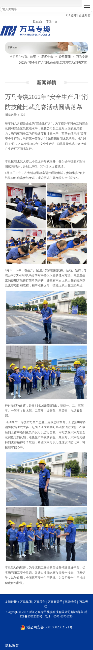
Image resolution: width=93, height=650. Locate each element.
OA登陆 (71, 15)
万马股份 (40, 602)
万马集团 (26, 602)
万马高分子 (55, 602)
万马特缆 (70, 602)
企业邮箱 (85, 15)
